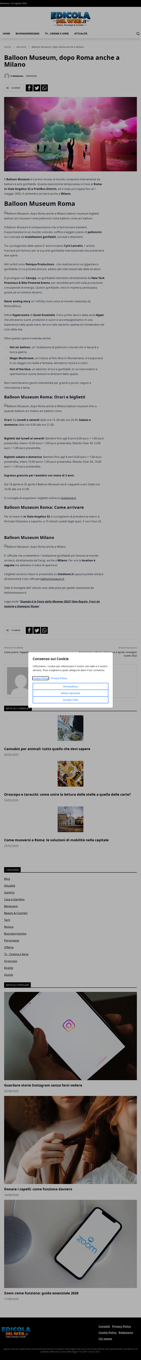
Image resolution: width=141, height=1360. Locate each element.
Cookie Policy (40, 678)
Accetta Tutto (70, 699)
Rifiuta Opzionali (70, 693)
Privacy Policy (59, 678)
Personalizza (70, 686)
